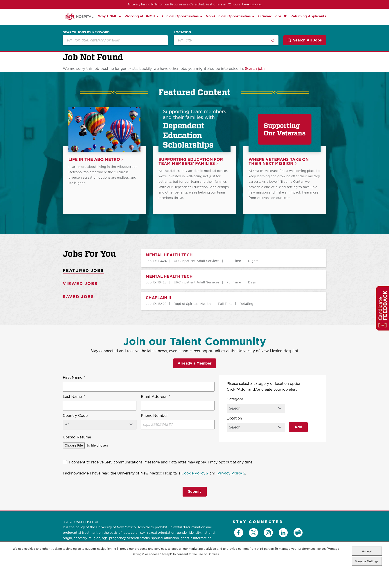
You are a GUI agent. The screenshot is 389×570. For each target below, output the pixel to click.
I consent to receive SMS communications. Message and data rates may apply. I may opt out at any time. (161, 462)
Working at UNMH (139, 16)
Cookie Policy (194, 473)
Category (235, 399)
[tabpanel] (227, 279)
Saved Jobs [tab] (78, 296)
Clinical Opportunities (180, 16)
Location (182, 32)
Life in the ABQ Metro (94, 159)
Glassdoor (298, 532)
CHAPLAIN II (158, 298)
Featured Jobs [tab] (83, 270)
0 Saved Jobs (270, 16)
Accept (367, 551)
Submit (194, 491)
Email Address (155, 396)
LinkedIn (283, 532)
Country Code (75, 415)
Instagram (268, 532)
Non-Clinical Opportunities (228, 16)
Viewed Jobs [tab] (80, 283)
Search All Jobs (307, 40)
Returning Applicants (308, 16)
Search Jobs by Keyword (86, 32)
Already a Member (195, 363)
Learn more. (252, 4)
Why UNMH (108, 16)
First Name (74, 377)
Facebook (238, 532)
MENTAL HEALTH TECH (169, 255)
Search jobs (255, 68)
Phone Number (154, 415)
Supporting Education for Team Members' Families (190, 161)
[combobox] (226, 40)
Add (298, 427)
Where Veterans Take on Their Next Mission (279, 161)
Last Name (74, 396)
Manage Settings (367, 561)
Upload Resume (77, 437)
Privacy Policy (231, 473)
